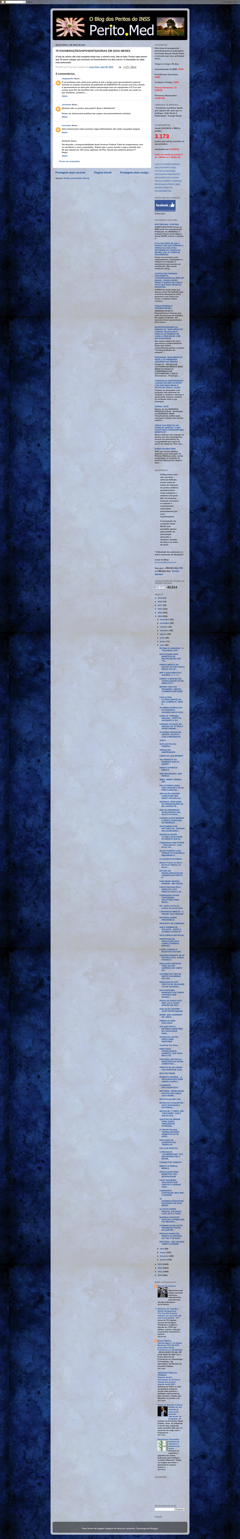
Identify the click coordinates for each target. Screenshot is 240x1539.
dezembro (165, 619)
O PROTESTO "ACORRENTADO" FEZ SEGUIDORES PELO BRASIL (171, 1155)
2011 (160, 1272)
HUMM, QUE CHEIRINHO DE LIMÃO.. (170, 1016)
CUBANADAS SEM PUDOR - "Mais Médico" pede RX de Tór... (171, 845)
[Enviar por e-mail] (124, 67)
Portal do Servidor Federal (170, 1405)
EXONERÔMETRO (163, 191)
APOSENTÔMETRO (163, 188)
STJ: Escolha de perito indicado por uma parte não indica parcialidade (170, 1315)
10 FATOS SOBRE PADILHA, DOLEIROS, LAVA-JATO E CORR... (170, 1211)
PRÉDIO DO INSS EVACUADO (167, 1022)
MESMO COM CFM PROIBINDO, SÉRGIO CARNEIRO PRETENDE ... (171, 690)
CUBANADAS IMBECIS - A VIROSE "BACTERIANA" (171, 913)
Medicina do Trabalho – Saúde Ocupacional (169, 1310)
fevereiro (164, 1256)
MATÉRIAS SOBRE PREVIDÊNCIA (168, 919)
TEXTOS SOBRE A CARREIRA (168, 181)
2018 (160, 602)
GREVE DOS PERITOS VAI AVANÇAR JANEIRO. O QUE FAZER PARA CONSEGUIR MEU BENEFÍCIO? (169, 428)
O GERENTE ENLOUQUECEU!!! (169, 1086)
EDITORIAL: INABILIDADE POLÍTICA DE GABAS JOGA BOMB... (171, 1093)
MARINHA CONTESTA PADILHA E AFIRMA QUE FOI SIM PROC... (171, 1219)
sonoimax (66, 105)
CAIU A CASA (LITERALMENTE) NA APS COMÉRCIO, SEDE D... (171, 700)
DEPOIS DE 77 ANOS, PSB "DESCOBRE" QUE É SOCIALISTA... (171, 1113)
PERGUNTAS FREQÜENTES (167, 174)
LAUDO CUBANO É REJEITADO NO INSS (170, 951)
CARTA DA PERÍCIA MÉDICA (167, 164)
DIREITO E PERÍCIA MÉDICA (168, 769)
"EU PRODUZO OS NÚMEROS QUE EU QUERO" (169, 762)
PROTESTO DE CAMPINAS (171, 923)
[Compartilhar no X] (129, 67)
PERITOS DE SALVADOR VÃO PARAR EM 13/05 (170, 1068)
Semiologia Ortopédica (168, 1439)
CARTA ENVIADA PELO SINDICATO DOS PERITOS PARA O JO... (171, 889)
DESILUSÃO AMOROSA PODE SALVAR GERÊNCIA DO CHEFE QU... (170, 967)
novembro (165, 623)
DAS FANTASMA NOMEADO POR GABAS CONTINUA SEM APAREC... (171, 993)
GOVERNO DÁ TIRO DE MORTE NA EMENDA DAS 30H (170, 976)
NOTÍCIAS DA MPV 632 (170, 1099)
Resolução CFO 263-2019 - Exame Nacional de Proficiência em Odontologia (170, 1347)
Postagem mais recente (70, 172)
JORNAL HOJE (162, 406)
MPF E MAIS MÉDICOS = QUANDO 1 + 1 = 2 (170, 674)
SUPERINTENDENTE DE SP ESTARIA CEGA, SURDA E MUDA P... (172, 957)
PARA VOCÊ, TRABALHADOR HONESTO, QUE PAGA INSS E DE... (170, 1052)
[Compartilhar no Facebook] (132, 67)
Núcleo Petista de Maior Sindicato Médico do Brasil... (170, 865)
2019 (160, 598)
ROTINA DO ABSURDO (165, 171)
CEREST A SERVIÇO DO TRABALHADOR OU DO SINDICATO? (171, 681)
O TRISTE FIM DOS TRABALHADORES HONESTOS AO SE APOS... (169, 1133)
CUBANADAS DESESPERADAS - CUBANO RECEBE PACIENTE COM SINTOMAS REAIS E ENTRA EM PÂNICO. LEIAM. (170, 384)
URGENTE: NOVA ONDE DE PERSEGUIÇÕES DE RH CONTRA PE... (171, 804)
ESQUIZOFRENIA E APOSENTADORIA (163, 307)
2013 (160, 1264)
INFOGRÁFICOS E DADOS (167, 178)
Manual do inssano (167, 1286)
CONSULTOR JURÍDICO (170, 1162)
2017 (160, 605)
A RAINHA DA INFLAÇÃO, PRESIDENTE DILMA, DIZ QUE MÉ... (171, 1228)
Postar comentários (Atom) (76, 178)
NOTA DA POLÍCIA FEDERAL (167, 745)
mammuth (130, 1528)
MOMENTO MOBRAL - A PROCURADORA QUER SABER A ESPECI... (171, 1079)
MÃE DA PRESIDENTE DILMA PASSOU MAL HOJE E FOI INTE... (170, 812)
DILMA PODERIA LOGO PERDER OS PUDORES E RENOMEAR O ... (172, 853)
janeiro (163, 1260)
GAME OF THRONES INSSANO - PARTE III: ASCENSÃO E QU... (170, 718)
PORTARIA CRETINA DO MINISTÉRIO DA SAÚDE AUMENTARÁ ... (171, 1061)
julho (162, 638)
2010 (160, 1275)
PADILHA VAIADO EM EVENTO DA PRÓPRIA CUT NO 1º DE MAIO (170, 1236)
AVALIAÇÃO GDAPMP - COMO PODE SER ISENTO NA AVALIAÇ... (170, 796)
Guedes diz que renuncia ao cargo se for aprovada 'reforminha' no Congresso (175, 1413)
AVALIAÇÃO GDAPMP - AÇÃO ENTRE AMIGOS (171, 1010)
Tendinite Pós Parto (168, 1045)
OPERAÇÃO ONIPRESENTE (167, 751)
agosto (163, 634)
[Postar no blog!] (127, 67)
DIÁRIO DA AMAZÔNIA (165, 449)
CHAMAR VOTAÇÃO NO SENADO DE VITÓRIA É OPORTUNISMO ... (171, 726)
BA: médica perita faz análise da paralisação (171, 907)
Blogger (154, 1528)
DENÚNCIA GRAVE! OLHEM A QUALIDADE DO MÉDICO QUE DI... (170, 837)
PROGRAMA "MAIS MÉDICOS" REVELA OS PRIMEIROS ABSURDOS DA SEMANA (169, 359)
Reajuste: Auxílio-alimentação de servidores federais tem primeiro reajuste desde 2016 (169, 1380)
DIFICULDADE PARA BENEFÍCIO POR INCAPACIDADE (168, 1174)
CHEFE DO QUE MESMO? (171, 756)
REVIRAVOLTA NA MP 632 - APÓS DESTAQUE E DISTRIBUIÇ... (172, 1105)
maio (162, 645)
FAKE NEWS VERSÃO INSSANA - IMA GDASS (171, 882)
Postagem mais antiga (134, 172)
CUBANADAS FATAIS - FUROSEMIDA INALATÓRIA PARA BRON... (169, 898)
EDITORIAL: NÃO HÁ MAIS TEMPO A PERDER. (171, 1243)
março (163, 1252)
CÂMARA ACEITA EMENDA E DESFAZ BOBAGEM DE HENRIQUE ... (171, 820)
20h (180, 568)
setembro (164, 630)
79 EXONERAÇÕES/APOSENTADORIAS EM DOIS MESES (171, 1202)
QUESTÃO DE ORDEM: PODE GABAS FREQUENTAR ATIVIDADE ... (170, 1122)
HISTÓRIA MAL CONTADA (167, 224)
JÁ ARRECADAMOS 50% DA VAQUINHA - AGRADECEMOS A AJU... (172, 710)
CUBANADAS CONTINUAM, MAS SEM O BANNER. (171, 1193)
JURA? (162, 740)
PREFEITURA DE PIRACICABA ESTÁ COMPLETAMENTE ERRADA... (169, 942)
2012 (160, 1268)
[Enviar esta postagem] (120, 67)
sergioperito (67, 79)
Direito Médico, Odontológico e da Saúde (170, 1342)
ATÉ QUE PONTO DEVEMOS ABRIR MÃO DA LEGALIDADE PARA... (171, 1030)
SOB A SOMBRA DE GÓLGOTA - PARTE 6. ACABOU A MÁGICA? (170, 929)
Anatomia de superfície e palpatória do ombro (174, 1445)
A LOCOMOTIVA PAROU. (170, 859)
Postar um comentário (69, 161)
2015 (160, 613)
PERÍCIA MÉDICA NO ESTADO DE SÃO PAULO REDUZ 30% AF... (172, 667)
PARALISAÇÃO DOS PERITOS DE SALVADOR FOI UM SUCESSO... (171, 984)
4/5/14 (64, 156)
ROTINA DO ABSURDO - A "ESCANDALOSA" (171, 649)
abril (162, 1249)
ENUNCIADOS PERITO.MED (167, 184)
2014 (160, 616)
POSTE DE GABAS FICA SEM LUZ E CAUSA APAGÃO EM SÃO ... (170, 1003)
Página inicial (102, 172)
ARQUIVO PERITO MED (165, 168)
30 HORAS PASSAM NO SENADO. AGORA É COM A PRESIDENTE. (170, 734)
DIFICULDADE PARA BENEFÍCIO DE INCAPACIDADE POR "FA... (170, 657)
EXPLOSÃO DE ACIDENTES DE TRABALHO (167, 1142)
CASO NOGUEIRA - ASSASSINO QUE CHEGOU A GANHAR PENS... (170, 1183)
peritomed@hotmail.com (165, 562)
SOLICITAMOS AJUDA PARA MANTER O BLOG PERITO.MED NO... (171, 788)
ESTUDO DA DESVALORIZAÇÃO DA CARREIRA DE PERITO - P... (171, 874)
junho (163, 641)
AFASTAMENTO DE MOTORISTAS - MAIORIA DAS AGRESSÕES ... (172, 828)
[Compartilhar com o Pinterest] (135, 67)
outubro (164, 627)
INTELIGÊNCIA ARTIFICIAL (171, 935)
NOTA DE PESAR (167, 1073)
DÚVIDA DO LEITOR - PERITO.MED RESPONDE (169, 1039)
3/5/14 (64, 96)
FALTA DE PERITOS (168, 1148)
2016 (160, 609)
